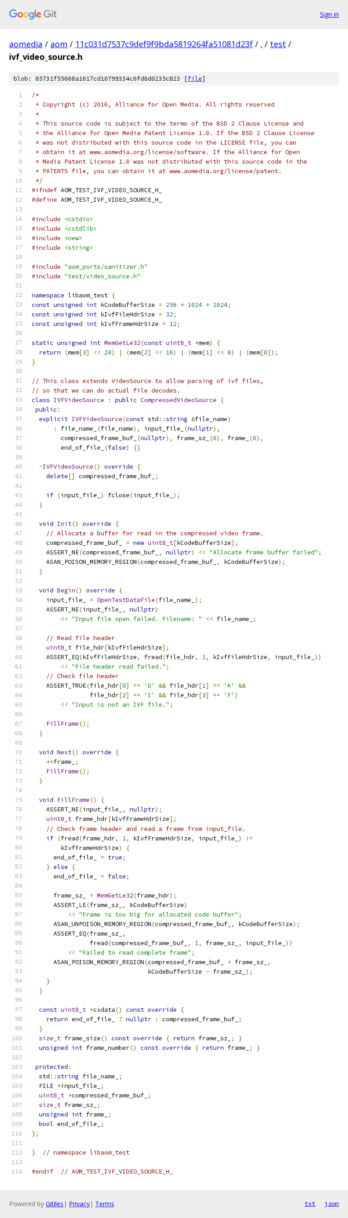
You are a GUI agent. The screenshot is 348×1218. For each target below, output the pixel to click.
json (331, 1203)
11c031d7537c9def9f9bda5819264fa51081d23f (164, 44)
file (195, 78)
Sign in (329, 14)
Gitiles (54, 1203)
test (278, 44)
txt (309, 1203)
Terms (104, 1203)
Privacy (79, 1203)
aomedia (26, 44)
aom (59, 44)
